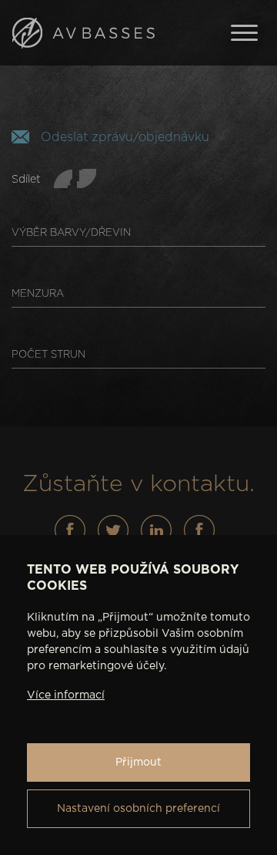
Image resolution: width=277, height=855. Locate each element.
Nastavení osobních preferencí (138, 808)
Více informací (66, 695)
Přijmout (138, 762)
